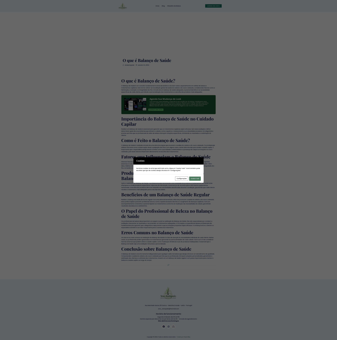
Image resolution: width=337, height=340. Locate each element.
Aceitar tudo (195, 179)
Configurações (182, 179)
